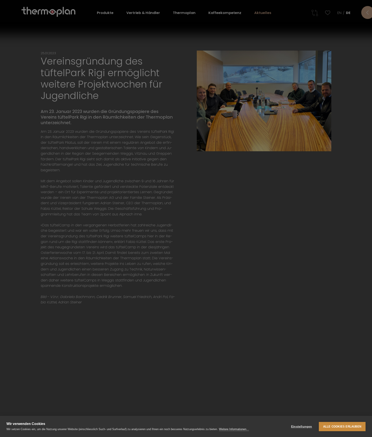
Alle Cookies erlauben (342, 426)
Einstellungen (301, 426)
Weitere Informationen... (234, 429)
